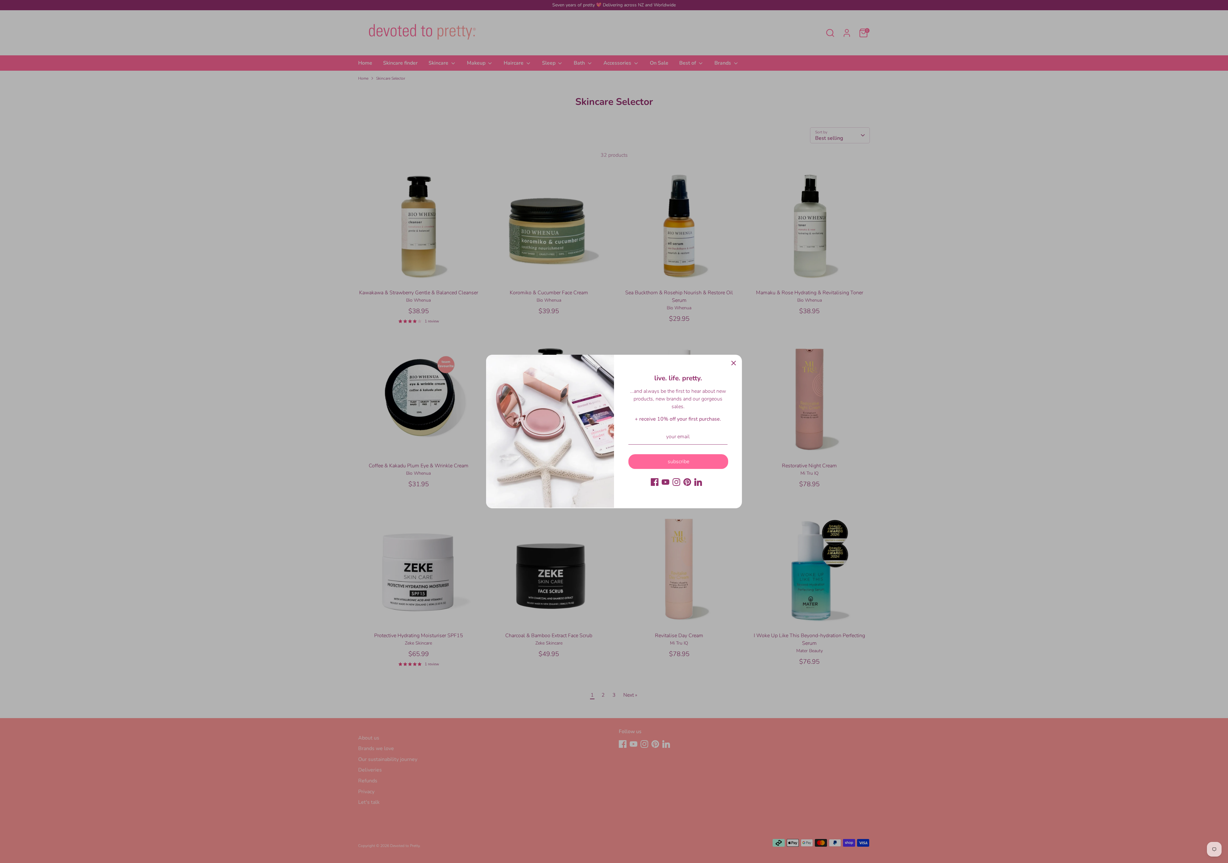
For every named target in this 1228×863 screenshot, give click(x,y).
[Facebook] (654, 482)
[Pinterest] (687, 482)
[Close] (734, 363)
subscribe (678, 461)
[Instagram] (676, 482)
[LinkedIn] (698, 482)
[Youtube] (665, 482)
